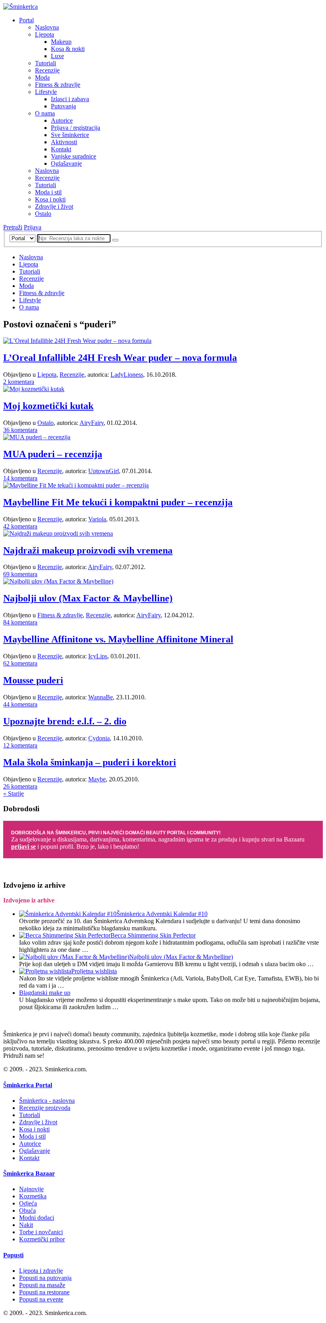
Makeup (61, 41)
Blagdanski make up (44, 992)
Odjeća (28, 1203)
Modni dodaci (36, 1217)
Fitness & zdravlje (57, 84)
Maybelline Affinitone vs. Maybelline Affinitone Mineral (118, 639)
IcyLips (97, 656)
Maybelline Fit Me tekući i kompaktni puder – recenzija (118, 502)
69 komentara (20, 574)
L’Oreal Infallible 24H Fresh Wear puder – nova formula (120, 357)
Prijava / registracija (75, 127)
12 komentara (20, 745)
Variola (97, 519)
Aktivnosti (64, 142)
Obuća (27, 1210)
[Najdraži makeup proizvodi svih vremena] (58, 533)
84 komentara (20, 622)
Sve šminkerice (70, 134)
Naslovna (47, 27)
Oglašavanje (66, 163)
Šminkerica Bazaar (29, 1173)
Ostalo (43, 213)
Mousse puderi (33, 680)
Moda (42, 77)
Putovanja (63, 106)
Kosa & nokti (68, 48)
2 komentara (18, 381)
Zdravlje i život (54, 206)
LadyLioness (127, 374)
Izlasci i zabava (70, 99)
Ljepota (44, 34)
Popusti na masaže (42, 1285)
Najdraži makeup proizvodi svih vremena (88, 550)
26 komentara (20, 786)
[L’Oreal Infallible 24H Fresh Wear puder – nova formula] (77, 340)
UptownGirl (103, 471)
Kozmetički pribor (42, 1239)
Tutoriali (45, 63)
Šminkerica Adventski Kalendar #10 (162, 913)
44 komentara (20, 704)
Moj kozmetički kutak (48, 406)
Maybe (97, 779)
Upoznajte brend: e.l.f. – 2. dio (64, 721)
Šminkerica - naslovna (47, 1100)
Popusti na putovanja (45, 1277)
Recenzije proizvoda (44, 1107)
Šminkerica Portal (27, 1085)
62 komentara (20, 663)
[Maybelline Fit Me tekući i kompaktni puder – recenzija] (76, 485)
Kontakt (61, 149)
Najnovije (31, 1189)
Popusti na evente (41, 1299)
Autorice (62, 120)
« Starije (13, 793)
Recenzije (47, 70)
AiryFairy (92, 422)
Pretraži (12, 227)
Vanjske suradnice (73, 156)
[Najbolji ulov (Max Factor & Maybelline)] (58, 581)
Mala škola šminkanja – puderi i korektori (89, 762)
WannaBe (100, 697)
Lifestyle (46, 91)
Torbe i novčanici (41, 1232)
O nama (45, 113)
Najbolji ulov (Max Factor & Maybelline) (88, 598)
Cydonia (99, 738)
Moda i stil (48, 192)
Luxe (57, 56)
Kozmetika (33, 1196)
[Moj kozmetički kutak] (33, 389)
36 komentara (20, 430)
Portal (26, 20)
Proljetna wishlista (94, 971)
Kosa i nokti (50, 199)
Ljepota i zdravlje (41, 1270)
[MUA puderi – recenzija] (36, 437)
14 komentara (20, 478)
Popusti (13, 1255)
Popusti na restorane (44, 1292)
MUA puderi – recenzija (52, 454)
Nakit (26, 1224)
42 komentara (20, 526)
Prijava (32, 227)
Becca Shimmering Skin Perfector (153, 935)
